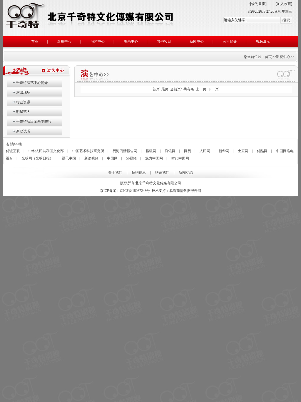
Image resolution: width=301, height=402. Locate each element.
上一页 (201, 89)
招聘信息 (139, 172)
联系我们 (162, 172)
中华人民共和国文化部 (46, 151)
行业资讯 (23, 102)
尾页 (164, 89)
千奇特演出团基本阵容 (33, 121)
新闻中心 (197, 41)
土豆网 (243, 151)
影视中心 (64, 41)
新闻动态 (186, 172)
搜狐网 (151, 151)
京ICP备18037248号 (135, 191)
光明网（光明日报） (37, 158)
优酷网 (262, 151)
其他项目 (164, 41)
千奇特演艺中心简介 (32, 83)
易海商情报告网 (125, 151)
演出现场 (23, 92)
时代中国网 (180, 158)
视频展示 (263, 41)
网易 (187, 151)
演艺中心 (98, 41)
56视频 (131, 158)
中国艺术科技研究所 (88, 151)
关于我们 (115, 172)
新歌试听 (23, 131)
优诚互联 (13, 151)
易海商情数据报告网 (185, 191)
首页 (34, 41)
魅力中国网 (154, 158)
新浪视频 (91, 158)
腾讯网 (170, 151)
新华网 (224, 151)
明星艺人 (23, 112)
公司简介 (230, 41)
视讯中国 (69, 158)
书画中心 (131, 41)
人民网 (205, 151)
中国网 (112, 158)
